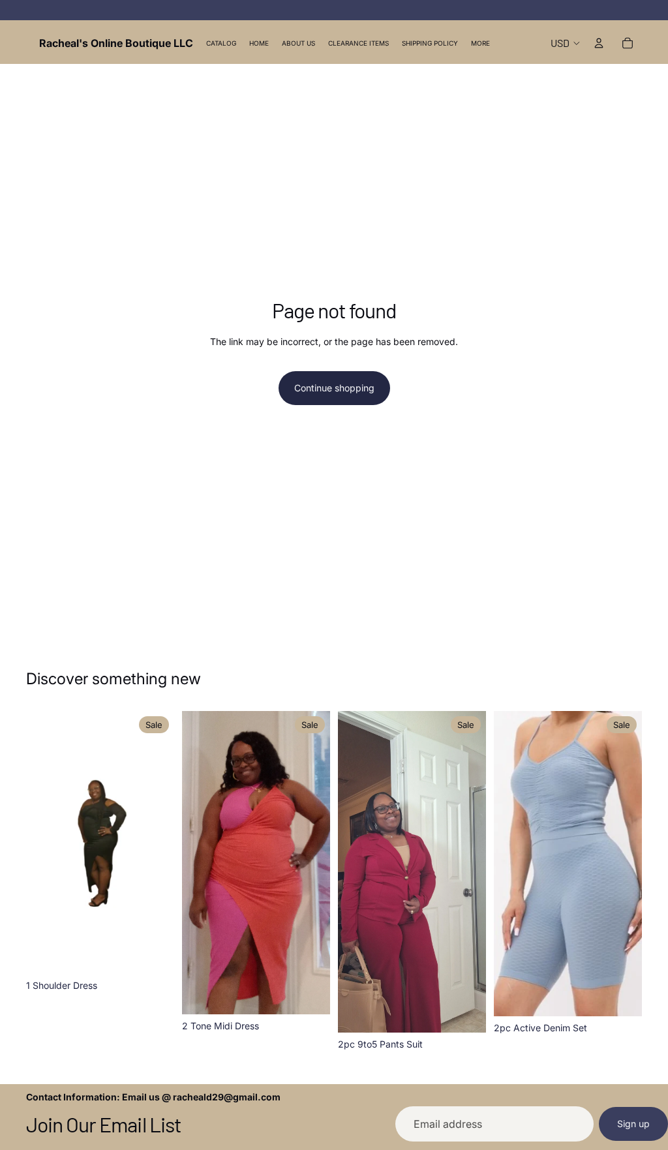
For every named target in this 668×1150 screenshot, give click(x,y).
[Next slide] (159, 842)
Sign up (633, 1123)
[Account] (598, 43)
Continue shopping (334, 387)
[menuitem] (480, 43)
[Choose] (154, 953)
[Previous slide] (40, 842)
